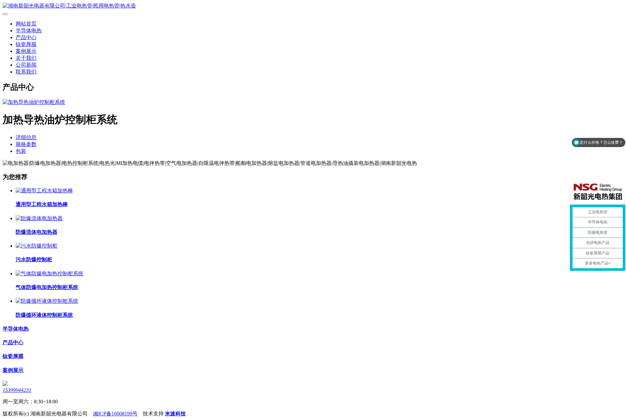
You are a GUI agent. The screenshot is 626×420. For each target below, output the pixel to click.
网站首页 (26, 23)
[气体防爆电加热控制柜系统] (49, 273)
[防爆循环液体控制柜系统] (47, 301)
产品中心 (26, 37)
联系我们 (26, 71)
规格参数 (26, 144)
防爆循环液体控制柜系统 (44, 315)
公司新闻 (26, 65)
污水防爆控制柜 (34, 259)
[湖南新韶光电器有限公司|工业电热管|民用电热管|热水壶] (313, 6)
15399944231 (17, 390)
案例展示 (26, 51)
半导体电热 (29, 30)
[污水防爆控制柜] (36, 246)
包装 (21, 151)
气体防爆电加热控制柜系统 (47, 287)
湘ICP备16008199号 (115, 413)
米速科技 (175, 413)
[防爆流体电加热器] (39, 218)
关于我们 (26, 58)
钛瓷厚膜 (26, 44)
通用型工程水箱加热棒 (42, 204)
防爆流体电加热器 (36, 232)
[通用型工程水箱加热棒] (44, 190)
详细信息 (26, 137)
